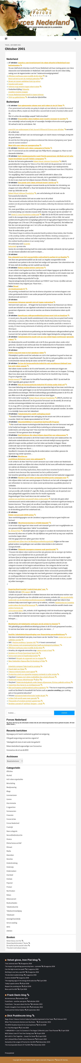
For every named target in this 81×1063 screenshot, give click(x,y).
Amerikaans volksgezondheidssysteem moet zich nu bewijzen (42, 315)
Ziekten (9, 931)
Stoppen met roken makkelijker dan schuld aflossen (35, 677)
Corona (9, 799)
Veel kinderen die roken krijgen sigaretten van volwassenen (42, 435)
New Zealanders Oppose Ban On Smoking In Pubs (26, 661)
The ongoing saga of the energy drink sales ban (21, 981)
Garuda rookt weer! (15, 84)
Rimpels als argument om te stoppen (30, 658)
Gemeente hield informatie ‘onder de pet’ (30, 695)
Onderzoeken (11, 871)
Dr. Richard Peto (14, 531)
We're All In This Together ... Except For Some (20, 1036)
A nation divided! (10, 978)
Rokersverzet (11, 899)
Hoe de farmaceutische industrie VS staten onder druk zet (41, 384)
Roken (9, 895)
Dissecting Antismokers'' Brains (17, 943)
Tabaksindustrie (12, 907)
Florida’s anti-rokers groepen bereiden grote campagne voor (42, 477)
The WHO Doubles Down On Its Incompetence (20, 1025)
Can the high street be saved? (15, 969)
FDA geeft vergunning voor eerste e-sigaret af (23, 738)
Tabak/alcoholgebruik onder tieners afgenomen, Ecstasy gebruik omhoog (43, 682)
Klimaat (9, 847)
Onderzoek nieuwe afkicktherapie (20, 679)
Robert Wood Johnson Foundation (46, 161)
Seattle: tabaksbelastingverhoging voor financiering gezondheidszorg (36, 634)
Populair (10, 883)
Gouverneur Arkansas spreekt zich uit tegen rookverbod (30, 302)
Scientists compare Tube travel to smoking (24, 666)
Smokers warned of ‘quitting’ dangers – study (25, 703)
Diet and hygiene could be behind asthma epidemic (27, 687)
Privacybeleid (9, 1053)
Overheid (10, 875)
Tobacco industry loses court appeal (21, 672)
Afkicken (10, 771)
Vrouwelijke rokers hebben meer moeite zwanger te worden (42, 119)
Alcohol (9, 775)
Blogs (8, 791)
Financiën (10, 815)
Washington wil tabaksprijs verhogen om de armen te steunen (33, 624)
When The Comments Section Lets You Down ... (20, 1022)
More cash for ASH (11, 989)
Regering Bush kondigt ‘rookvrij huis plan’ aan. (27, 589)
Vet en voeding (12, 923)
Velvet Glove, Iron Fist (14, 941)
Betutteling (11, 783)
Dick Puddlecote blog (19, 1015)
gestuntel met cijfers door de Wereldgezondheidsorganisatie (31, 541)
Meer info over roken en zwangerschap (23, 145)
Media (9, 851)
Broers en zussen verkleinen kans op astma (24, 81)
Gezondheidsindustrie (14, 835)
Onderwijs (10, 867)
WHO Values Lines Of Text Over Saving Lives (19, 1033)
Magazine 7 (51, 1060)
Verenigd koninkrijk (13, 919)
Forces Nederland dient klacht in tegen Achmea (25, 94)
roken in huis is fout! (44, 650)
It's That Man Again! (12, 1028)
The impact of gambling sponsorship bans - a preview (23, 966)
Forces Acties (11, 819)
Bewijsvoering (11, 787)
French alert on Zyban (16, 669)
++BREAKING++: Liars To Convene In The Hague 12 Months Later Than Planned (31, 1030)
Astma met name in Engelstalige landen (23, 656)
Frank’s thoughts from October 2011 (17, 1007)
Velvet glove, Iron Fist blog (22, 960)
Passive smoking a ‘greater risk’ (24, 642)
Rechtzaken (11, 891)
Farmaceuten (11, 811)
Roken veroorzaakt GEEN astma (21, 515)
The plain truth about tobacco (17, 948)
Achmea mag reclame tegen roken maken (23, 86)
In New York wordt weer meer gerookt (22, 698)
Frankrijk (10, 827)
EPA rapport (25, 592)
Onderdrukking (12, 863)
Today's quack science (12, 983)
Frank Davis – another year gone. (16, 1001)
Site (37, 679)
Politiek (9, 879)
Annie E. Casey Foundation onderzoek (25, 214)
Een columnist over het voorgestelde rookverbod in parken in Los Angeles (37, 257)
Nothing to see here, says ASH (15, 972)
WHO (8, 927)
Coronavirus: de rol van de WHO (17, 750)
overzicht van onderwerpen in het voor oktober (36, 129)
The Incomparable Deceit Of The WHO (18, 1045)
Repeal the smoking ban (13, 986)
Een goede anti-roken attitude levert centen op (37, 182)
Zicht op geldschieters (16, 97)
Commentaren (12, 795)
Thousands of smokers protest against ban (24, 701)
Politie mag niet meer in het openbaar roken (26, 353)
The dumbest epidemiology (14, 975)
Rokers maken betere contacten (31, 267)
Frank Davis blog (16, 995)
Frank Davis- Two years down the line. (17, 1004)
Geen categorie (12, 831)
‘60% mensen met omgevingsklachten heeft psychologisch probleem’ (34, 645)
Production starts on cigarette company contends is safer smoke (32, 674)
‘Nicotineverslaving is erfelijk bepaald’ (33, 523)
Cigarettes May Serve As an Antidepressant (24, 685)
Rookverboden (12, 903)
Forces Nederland (40, 22)
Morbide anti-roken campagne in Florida (34, 148)
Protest (9, 887)
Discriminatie (11, 803)
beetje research (14, 379)
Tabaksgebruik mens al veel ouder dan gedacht (23, 742)
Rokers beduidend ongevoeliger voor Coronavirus (24, 746)
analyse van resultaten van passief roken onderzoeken (28, 499)
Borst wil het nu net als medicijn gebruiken (24, 78)
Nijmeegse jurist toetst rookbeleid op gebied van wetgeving (28, 734)
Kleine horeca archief (14, 843)
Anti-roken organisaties (15, 779)
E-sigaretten (11, 807)
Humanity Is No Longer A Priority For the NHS (20, 1042)
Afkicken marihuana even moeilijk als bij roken (25, 76)
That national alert (11, 963)
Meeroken (10, 855)
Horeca (9, 839)
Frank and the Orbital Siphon (14, 1010)
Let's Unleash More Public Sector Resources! (20, 1039)
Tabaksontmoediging (14, 911)
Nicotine (10, 859)
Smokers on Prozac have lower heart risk (23, 653)
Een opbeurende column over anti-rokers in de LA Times (40, 105)
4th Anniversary (10, 998)
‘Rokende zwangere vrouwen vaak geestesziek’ (37, 549)
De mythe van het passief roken (17, 945)
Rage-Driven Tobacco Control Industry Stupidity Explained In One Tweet (29, 1019)
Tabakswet (10, 915)
